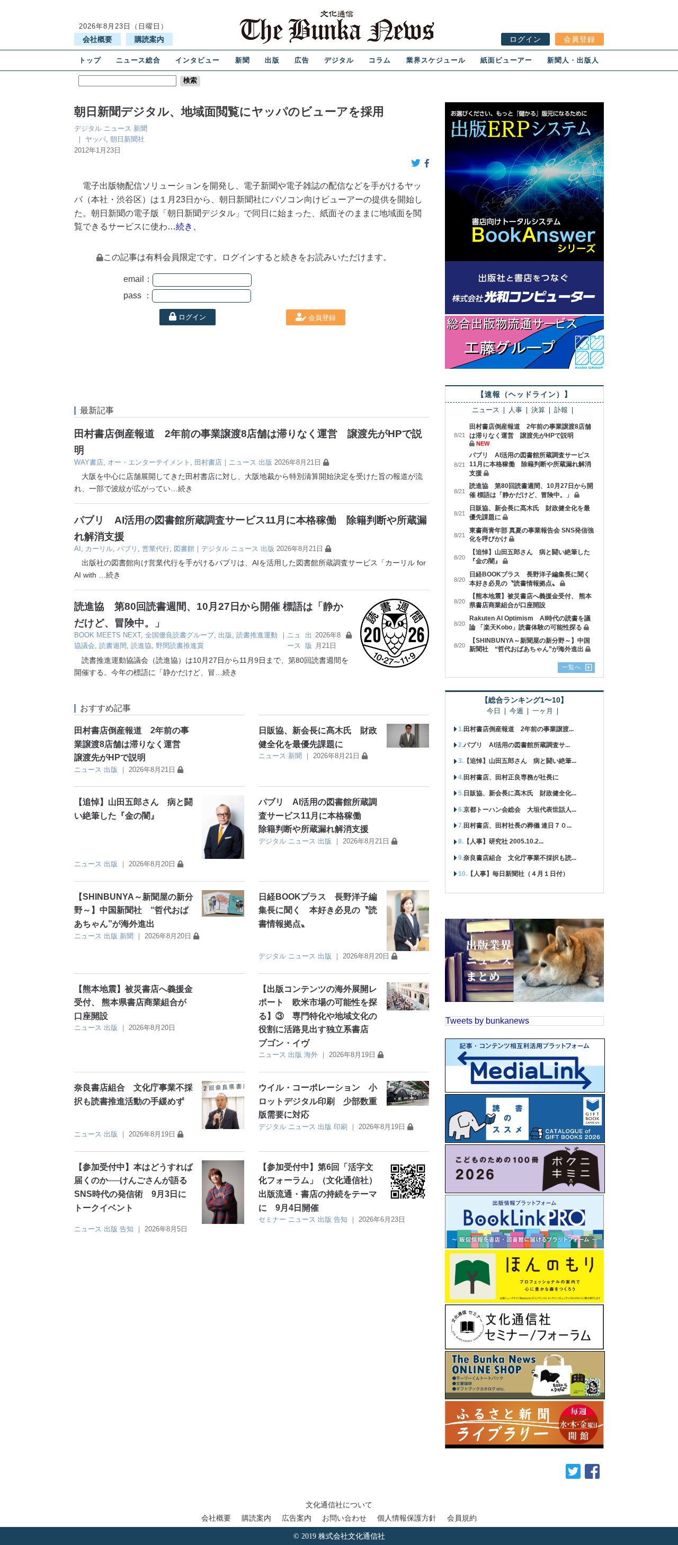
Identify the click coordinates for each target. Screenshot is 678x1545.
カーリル (99, 549)
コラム (380, 60)
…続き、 (184, 226)
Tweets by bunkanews (487, 1020)
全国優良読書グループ (179, 635)
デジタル (339, 60)
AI (77, 549)
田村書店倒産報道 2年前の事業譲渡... (518, 729)
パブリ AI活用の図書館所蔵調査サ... (516, 745)
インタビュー (197, 60)
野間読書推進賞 (180, 646)
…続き (182, 488)
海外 (311, 1055)
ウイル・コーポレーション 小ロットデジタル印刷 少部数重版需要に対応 (317, 1101)
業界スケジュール (436, 60)
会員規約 (462, 1518)
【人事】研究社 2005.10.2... (503, 841)
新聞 (242, 60)
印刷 (340, 1127)
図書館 (184, 549)
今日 (494, 711)
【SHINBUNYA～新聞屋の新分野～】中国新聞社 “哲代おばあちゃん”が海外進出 (133, 910)
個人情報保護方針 (406, 1518)
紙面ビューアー (506, 60)
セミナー (272, 1219)
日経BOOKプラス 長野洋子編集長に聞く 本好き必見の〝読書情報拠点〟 (317, 910)
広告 (302, 60)
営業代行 (156, 549)
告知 (126, 1229)
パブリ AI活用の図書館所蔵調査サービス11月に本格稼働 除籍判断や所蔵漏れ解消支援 (317, 815)
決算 (538, 410)
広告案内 (296, 1518)
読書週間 (113, 646)
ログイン (525, 39)
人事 (515, 410)
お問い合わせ (344, 1518)
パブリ (127, 549)
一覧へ (571, 667)
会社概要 (97, 39)
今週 (516, 711)
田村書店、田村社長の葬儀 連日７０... (517, 825)
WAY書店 (88, 462)
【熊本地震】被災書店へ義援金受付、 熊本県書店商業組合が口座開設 (133, 1002)
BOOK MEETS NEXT (107, 635)
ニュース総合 (138, 60)
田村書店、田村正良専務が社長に (511, 777)
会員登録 (579, 39)
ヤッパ (95, 139)
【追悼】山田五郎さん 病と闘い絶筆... (519, 761)
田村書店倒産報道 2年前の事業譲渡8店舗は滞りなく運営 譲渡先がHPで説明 (131, 744)
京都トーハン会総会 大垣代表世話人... (519, 809)
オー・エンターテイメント (149, 462)
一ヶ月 (542, 711)
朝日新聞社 (127, 139)
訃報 (561, 410)
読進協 (141, 646)
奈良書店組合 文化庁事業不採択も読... (519, 858)
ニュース (117, 128)
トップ (90, 60)
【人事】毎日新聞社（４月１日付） (518, 873)
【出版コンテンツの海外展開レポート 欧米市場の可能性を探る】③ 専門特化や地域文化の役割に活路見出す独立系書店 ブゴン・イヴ (317, 1015)
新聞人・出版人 (573, 60)
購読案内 (149, 39)
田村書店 (208, 462)
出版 (272, 60)
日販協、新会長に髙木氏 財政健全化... (519, 793)
